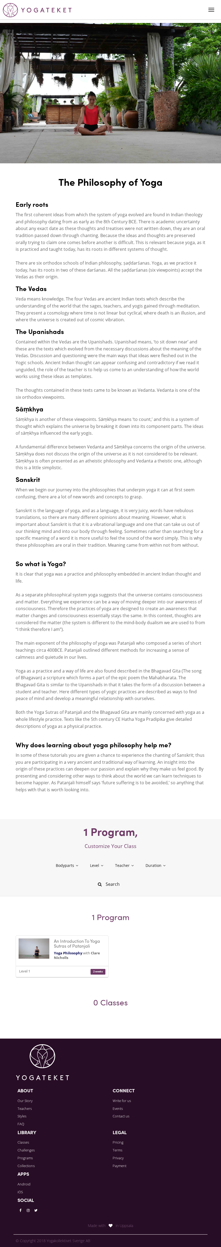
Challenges (26, 1150)
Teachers (25, 1108)
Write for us (122, 1100)
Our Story (25, 1100)
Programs (25, 1157)
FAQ (21, 1123)
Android (24, 1184)
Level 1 (24, 971)
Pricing (118, 1142)
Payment (119, 1165)
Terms (117, 1150)
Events (118, 1108)
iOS (20, 1191)
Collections (26, 1165)
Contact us (121, 1116)
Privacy (118, 1157)
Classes (23, 1142)
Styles (22, 1116)
